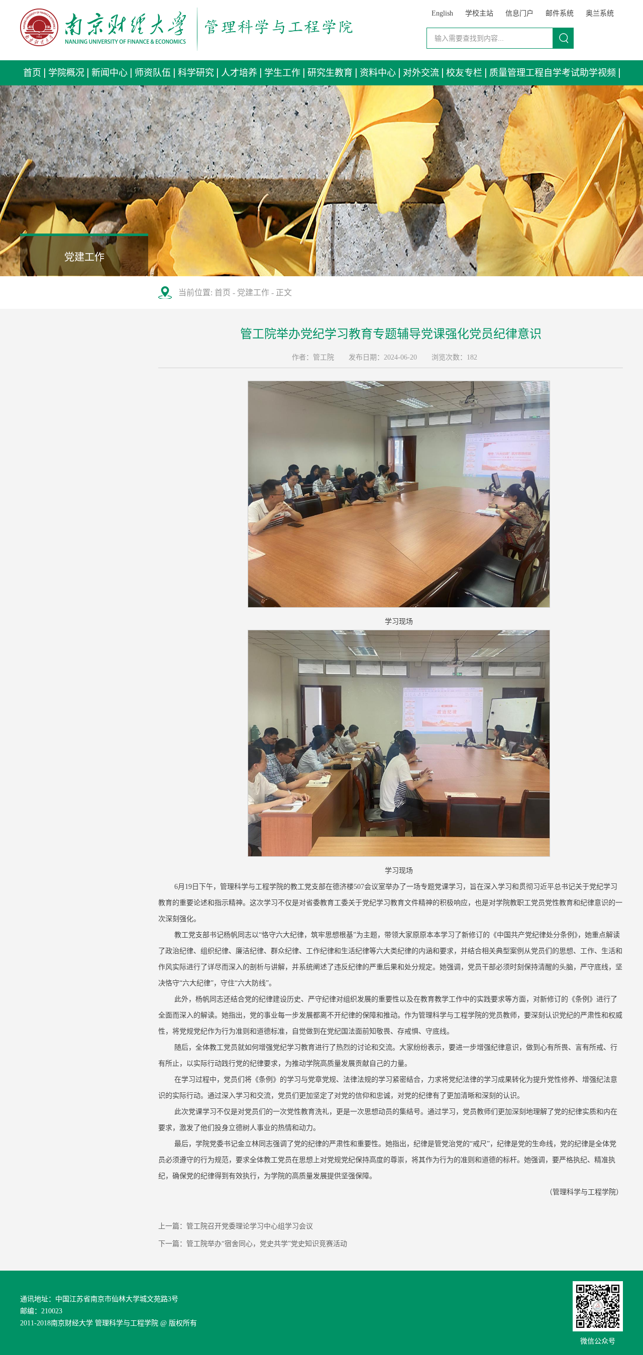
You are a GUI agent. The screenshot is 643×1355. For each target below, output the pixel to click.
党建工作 (253, 292)
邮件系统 (560, 13)
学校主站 (479, 13)
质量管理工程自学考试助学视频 (552, 73)
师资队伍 (153, 73)
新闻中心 (109, 73)
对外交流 (421, 73)
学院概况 (66, 73)
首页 (32, 73)
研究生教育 (330, 73)
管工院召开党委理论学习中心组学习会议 (249, 1226)
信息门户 (519, 13)
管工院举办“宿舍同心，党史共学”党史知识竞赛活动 (266, 1244)
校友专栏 (464, 73)
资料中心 (378, 73)
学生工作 (282, 73)
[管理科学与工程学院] (186, 48)
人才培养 (239, 73)
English (442, 13)
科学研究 (196, 73)
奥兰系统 (600, 13)
